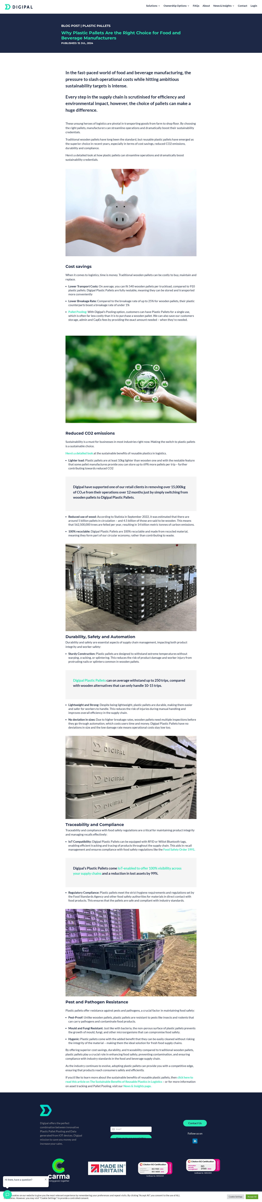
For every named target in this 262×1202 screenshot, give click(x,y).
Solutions (151, 6)
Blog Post (70, 26)
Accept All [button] (252, 1196)
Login (254, 6)
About (206, 6)
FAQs (196, 6)
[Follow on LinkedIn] (195, 1141)
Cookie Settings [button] (235, 1196)
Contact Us (195, 1123)
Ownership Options (175, 6)
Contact (242, 6)
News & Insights (222, 6)
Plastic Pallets (96, 26)
